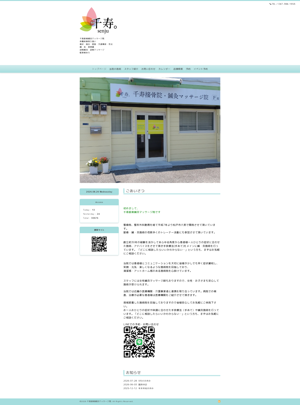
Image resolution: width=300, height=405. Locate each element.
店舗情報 (178, 68)
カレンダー (164, 68)
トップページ (99, 68)
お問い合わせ (148, 68)
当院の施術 (115, 68)
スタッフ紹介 (131, 68)
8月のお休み (144, 380)
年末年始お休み (146, 388)
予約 (188, 68)
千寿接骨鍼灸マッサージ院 (99, 401)
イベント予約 (201, 68)
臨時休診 (142, 384)
